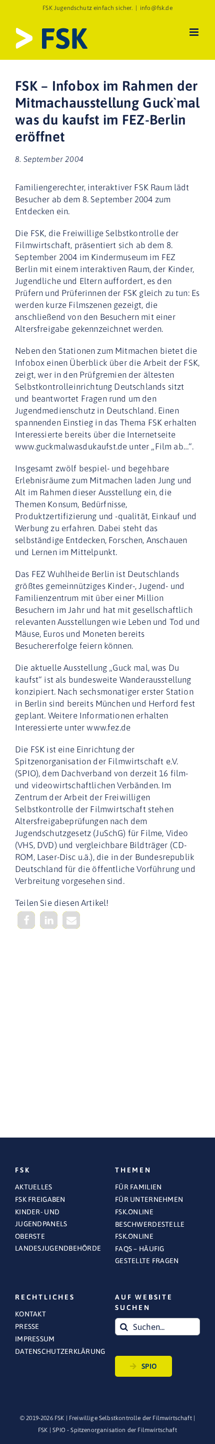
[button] (26, 920)
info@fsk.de (156, 7)
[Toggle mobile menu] (195, 32)
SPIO (149, 1366)
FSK (43, 1430)
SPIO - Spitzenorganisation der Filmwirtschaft (114, 1430)
